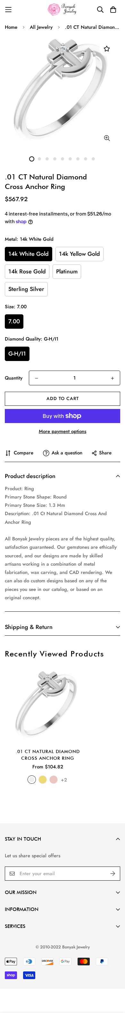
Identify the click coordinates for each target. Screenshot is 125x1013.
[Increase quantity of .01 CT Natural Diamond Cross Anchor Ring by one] (112, 378)
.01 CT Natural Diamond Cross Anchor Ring (48, 755)
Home (11, 27)
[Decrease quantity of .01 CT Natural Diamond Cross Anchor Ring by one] (36, 378)
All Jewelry (41, 27)
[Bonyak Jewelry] (62, 9)
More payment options (62, 431)
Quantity (13, 377)
